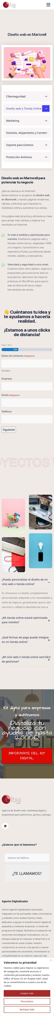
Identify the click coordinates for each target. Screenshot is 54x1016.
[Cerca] (51, 960)
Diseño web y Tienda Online (24, 108)
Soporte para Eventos (19, 145)
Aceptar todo (27, 993)
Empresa (7, 378)
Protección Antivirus (19, 157)
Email (11, 395)
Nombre (6, 370)
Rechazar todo (27, 1009)
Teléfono (7, 411)
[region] (27, 987)
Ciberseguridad (16, 96)
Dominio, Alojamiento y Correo (26, 133)
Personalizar (27, 1001)
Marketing (12, 120)
